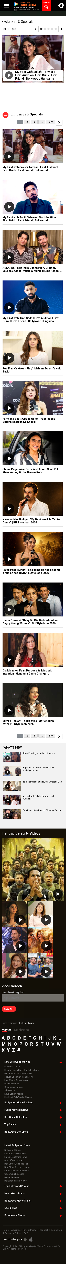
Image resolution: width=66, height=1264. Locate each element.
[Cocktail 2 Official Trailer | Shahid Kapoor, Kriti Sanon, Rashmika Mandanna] (40, 939)
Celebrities (21, 1030)
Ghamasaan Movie (13, 1087)
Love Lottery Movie (13, 1094)
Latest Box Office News (15, 1157)
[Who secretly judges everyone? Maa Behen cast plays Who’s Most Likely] (14, 965)
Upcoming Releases (14, 1174)
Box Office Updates (14, 1160)
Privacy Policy (29, 1230)
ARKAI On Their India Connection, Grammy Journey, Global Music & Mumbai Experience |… (32, 269)
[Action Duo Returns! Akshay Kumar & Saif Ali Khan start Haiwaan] (40, 965)
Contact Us (56, 1230)
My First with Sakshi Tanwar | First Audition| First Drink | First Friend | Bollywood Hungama (36, 75)
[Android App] (25, 1239)
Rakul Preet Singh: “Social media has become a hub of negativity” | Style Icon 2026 (32, 571)
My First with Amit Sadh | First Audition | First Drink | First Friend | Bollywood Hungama (31, 319)
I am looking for (13, 992)
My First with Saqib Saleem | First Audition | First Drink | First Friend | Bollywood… (30, 219)
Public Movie (16, 1109)
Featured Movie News (15, 1153)
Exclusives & (26, 114)
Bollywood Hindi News (15, 1180)
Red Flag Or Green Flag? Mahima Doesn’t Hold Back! (32, 370)
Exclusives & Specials (18, 22)
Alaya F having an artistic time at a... (40, 753)
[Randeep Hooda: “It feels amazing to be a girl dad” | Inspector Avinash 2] (14, 939)
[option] (33, 61)
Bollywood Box (16, 1131)
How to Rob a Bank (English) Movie (21, 1070)
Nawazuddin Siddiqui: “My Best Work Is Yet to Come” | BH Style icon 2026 (31, 521)
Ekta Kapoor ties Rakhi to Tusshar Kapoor (42, 810)
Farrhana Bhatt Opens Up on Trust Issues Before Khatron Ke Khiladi (29, 420)
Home (6, 1230)
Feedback (43, 1230)
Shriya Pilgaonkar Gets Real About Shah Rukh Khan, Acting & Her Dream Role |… (31, 471)
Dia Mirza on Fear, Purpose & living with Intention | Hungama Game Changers (28, 672)
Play (9, 75)
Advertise (15, 1230)
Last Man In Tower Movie (16, 1080)
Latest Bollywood (17, 1145)
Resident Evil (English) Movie (18, 1097)
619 (51, 122)
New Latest (14, 1193)
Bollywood (17, 1200)
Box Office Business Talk (16, 1163)
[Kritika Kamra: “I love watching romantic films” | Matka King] (40, 914)
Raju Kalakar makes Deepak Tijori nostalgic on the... (38, 768)
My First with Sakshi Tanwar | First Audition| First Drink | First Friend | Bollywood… (30, 169)
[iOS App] (30, 1239)
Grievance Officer (13, 1233)
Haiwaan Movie (11, 1083)
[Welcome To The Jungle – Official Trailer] (33, 869)
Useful (10, 1208)
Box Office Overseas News (17, 1167)
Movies (7, 1030)
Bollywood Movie (18, 1102)
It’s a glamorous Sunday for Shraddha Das (42, 782)
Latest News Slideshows (16, 1170)
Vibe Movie (9, 1090)
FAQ (26, 1233)
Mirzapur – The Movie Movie (18, 1073)
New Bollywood (17, 1061)
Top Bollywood (16, 1186)
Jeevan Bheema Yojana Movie (18, 1077)
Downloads (14, 1215)
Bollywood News (12, 1150)
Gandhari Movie (12, 1066)
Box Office (15, 1117)
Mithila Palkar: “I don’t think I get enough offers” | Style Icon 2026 (28, 722)
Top (10, 1124)
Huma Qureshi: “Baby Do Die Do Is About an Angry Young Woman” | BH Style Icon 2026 (30, 622)
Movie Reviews (11, 1177)
